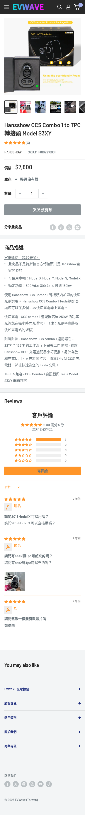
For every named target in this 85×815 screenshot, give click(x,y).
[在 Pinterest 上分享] (61, 227)
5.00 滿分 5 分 (53, 425)
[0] (77, 7)
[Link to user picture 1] (14, 579)
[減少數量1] (20, 193)
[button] (15, 143)
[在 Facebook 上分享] (53, 227)
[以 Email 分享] (78, 227)
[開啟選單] (6, 7)
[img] (14, 499)
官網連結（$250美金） (22, 257)
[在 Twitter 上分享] (69, 227)
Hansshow (13, 152)
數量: (8, 193)
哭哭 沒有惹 (42, 209)
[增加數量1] (43, 193)
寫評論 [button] (42, 471)
